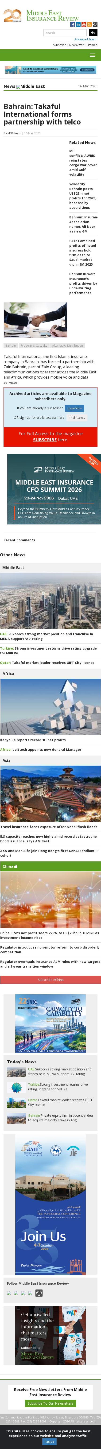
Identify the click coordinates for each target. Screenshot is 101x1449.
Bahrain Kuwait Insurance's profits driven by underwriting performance (83, 283)
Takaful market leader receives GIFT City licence (47, 662)
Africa (8, 673)
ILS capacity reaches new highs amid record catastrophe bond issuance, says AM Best (48, 838)
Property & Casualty (34, 346)
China (8, 866)
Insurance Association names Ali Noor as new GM (85, 224)
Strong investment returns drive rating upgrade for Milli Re (58, 1086)
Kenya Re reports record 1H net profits (33, 740)
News (9, 86)
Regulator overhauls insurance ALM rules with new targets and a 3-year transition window (50, 964)
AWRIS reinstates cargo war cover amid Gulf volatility (83, 165)
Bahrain (10, 346)
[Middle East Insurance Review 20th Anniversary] (50, 15)
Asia (7, 760)
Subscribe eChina (51, 979)
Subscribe (59, 45)
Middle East (13, 567)
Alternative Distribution (67, 346)
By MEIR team (12, 133)
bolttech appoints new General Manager (40, 749)
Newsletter (76, 45)
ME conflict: (76, 153)
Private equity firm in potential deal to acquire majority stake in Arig (60, 1117)
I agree (49, 1442)
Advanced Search (85, 39)
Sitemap (92, 45)
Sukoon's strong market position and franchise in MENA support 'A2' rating (59, 1071)
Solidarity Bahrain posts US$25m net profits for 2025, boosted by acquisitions (82, 196)
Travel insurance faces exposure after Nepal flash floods (48, 827)
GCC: (73, 241)
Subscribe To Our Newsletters (50, 1403)
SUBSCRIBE (45, 439)
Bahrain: (18, 106)
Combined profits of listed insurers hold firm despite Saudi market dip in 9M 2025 (82, 253)
